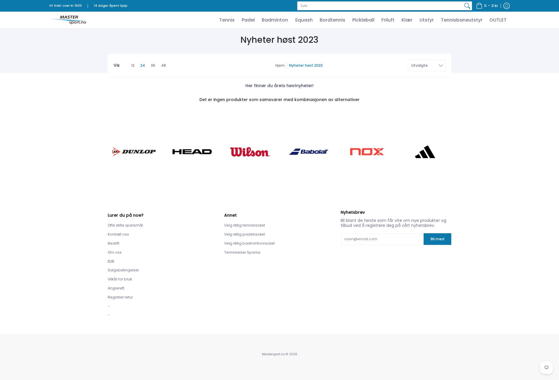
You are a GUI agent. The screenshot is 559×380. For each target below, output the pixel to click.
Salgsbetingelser (123, 270)
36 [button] (153, 65)
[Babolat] (308, 151)
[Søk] (467, 5)
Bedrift (113, 243)
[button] (487, 6)
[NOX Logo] (367, 151)
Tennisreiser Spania (242, 252)
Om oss (115, 252)
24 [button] (142, 65)
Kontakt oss (118, 234)
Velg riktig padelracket (244, 234)
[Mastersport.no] (68, 20)
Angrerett (116, 288)
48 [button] (163, 65)
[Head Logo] (192, 151)
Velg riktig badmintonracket (249, 243)
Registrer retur (120, 297)
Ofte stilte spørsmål (125, 225)
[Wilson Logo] (250, 152)
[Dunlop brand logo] (134, 151)
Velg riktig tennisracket (244, 225)
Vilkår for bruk (120, 279)
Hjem (280, 65)
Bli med (437, 238)
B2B (111, 261)
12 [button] (133, 65)
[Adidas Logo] (425, 151)
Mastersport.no (273, 354)
